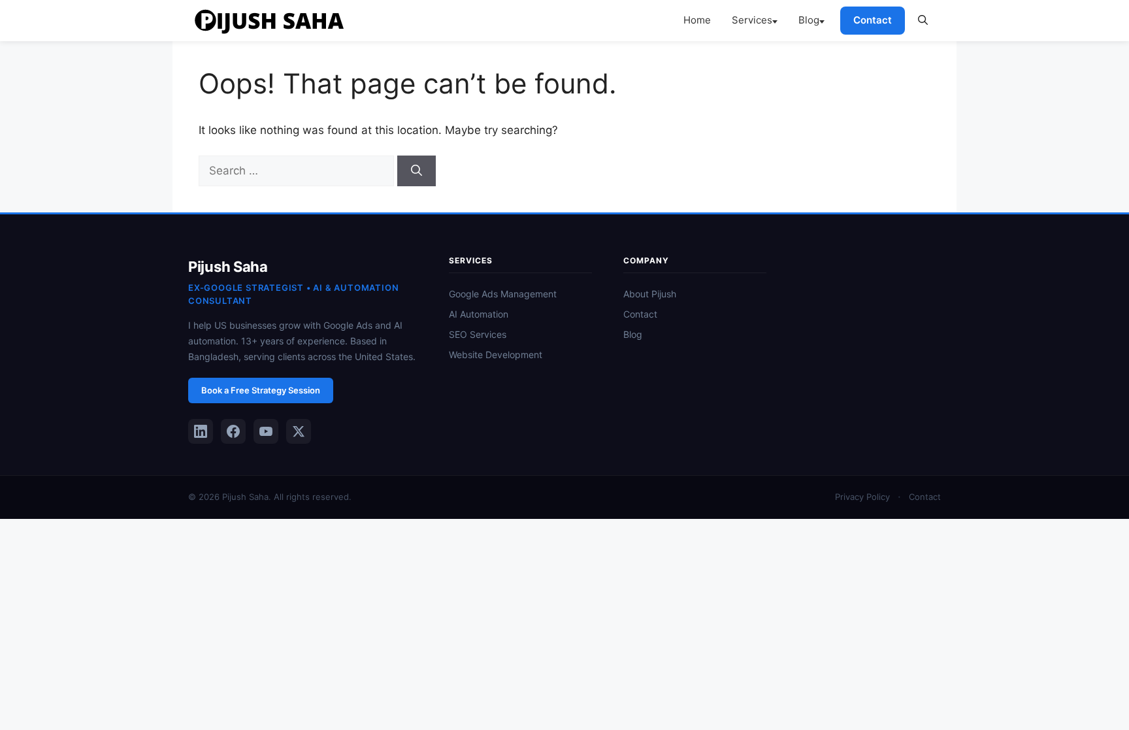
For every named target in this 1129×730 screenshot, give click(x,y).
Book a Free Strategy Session (260, 390)
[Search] (416, 171)
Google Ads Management (503, 293)
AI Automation (478, 314)
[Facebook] (233, 431)
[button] (923, 20)
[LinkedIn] (200, 431)
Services (752, 20)
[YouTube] (266, 431)
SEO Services (477, 334)
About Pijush (649, 293)
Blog (808, 20)
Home (697, 20)
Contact (872, 20)
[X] (298, 431)
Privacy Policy (862, 496)
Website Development (495, 354)
